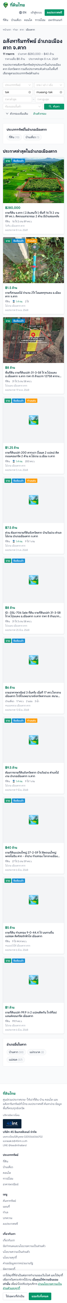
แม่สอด (16, 1059)
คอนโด (28, 20)
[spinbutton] (17, 99)
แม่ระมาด (37, 1052)
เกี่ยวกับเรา (9, 1240)
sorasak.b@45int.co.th (15, 1141)
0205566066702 (33, 1136)
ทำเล (15, 29)
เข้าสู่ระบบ (36, 12)
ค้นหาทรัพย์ (9, 1201)
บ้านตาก (16, 1052)
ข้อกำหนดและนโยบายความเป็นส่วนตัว (24, 1246)
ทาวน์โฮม (40, 20)
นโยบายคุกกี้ (10, 1257)
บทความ (7, 1218)
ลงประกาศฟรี (54, 12)
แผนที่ (6, 1206)
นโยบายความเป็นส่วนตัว (16, 1252)
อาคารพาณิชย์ (10, 1184)
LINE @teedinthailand (14, 1145)
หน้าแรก (7, 29)
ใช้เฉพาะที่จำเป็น (15, 1296)
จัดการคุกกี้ (9, 1269)
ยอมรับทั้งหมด (40, 1296)
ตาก (22, 29)
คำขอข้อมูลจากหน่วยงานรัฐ (18, 1263)
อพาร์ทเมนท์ (55, 20)
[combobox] (16, 85)
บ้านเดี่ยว (16, 20)
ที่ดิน (5, 20)
